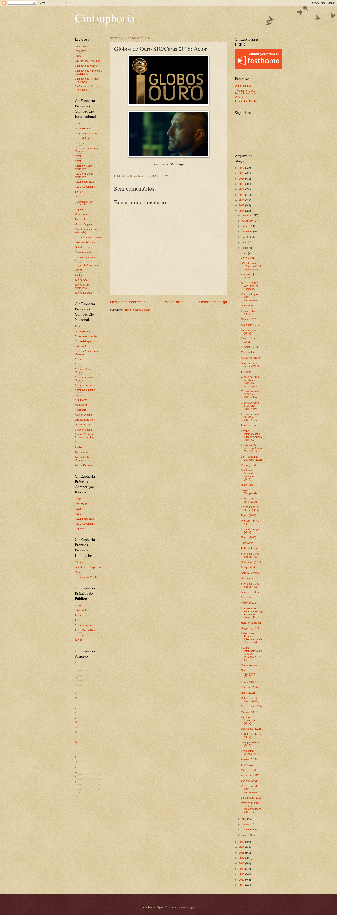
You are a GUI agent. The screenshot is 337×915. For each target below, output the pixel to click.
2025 (242, 173)
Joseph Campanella (249, 492)
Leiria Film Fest (243, 85)
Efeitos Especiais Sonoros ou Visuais (86, 436)
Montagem (81, 214)
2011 (242, 874)
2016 (242, 847)
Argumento (81, 209)
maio (245, 253)
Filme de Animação (86, 133)
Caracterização (83, 252)
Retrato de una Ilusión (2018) (250, 700)
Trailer (78, 275)
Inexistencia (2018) (248, 340)
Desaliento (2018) (251, 728)
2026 (242, 167)
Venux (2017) (248, 465)
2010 (242, 879)
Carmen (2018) (249, 687)
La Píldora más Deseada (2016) (251, 458)
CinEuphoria (105, 18)
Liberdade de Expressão (88, 567)
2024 (242, 178)
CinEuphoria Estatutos (87, 60)
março (246, 824)
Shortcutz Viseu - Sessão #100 (251, 364)
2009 (242, 885)
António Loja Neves (248, 276)
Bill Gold (246, 371)
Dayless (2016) (249, 780)
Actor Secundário (84, 181)
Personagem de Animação (84, 203)
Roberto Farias (249, 548)
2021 (242, 194)
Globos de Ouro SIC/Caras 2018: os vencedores (250, 381)
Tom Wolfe (247, 543)
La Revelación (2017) (249, 332)
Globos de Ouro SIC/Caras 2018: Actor (250, 405)
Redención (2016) (251, 562)
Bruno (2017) (248, 764)
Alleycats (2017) (250, 775)
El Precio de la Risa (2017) (249, 500)
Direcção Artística (85, 242)
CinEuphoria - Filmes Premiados (86, 80)
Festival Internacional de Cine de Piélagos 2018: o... (251, 653)
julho (245, 242)
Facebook (80, 46)
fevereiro (247, 829)
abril (244, 818)
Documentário (82, 128)
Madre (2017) (248, 770)
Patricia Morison (250, 425)
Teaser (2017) (248, 319)
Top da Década (83, 292)
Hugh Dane (247, 484)
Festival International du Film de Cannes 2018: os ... (251, 435)
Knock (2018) (248, 682)
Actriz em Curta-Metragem (84, 175)
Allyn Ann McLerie (251, 357)
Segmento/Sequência (87, 265)
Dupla (78, 196)
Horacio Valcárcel (251, 622)
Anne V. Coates (250, 592)
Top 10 (78, 639)
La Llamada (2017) (251, 797)
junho (245, 247)
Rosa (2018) (248, 692)
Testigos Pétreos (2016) (250, 744)
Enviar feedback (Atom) (137, 309)
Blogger (191, 907)
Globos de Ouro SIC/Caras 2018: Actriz (250, 417)
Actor (78, 155)
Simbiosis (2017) (250, 324)
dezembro (248, 215)
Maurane (246, 597)
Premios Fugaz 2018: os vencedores (249, 297)
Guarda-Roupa (83, 247)
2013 (242, 863)
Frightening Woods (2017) (250, 752)
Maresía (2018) (249, 712)
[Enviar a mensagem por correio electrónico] (166, 176)
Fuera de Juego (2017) (250, 531)
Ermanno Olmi (249, 602)
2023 (242, 184)
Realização (81, 143)
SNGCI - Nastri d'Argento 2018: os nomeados (251, 266)
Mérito (78, 572)
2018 (242, 211)
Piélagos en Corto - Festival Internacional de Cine (247, 93)
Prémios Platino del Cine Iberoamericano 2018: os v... (251, 807)
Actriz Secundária (85, 186)
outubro (246, 226)
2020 (242, 200)
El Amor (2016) (249, 346)
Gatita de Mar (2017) (248, 312)
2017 (242, 841)
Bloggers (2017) (250, 628)
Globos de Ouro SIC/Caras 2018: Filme (250, 394)
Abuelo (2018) (249, 759)
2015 (242, 852)
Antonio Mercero (250, 573)
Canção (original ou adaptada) (86, 231)
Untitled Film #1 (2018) (250, 522)
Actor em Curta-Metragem (84, 167)
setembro (247, 231)
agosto (246, 237)
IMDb (78, 55)
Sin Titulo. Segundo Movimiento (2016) (249, 475)
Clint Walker (248, 352)
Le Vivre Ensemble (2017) (248, 720)
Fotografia (80, 219)
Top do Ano (81, 279)
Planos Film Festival (246, 101)
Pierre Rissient (249, 665)
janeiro (246, 835)
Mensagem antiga (213, 302)
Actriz (78, 160)
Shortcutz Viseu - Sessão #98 (251, 585)
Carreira (79, 562)
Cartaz (78, 270)
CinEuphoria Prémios (87, 65)
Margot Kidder (249, 567)
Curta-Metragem (84, 138)
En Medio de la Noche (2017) (250, 508)
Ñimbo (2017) (248, 537)
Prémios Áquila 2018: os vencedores (249, 789)
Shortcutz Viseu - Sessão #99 (251, 555)
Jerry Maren (248, 257)
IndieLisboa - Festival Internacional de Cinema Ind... (251, 638)
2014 (242, 858)
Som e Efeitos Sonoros (88, 237)
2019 (242, 205)
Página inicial (173, 302)
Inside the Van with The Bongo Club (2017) (251, 448)
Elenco (79, 191)
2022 (242, 189)
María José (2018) (251, 706)
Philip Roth (247, 305)
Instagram (80, 50)
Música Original (83, 224)
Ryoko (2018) (248, 515)
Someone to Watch (86, 577)
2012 (242, 868)
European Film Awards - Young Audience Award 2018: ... (251, 613)
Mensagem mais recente (129, 302)
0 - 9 (77, 791)
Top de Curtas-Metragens (83, 286)
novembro (248, 220)
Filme (78, 123)
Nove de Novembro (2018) (248, 673)
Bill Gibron (247, 578)
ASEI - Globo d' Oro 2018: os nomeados (250, 285)
